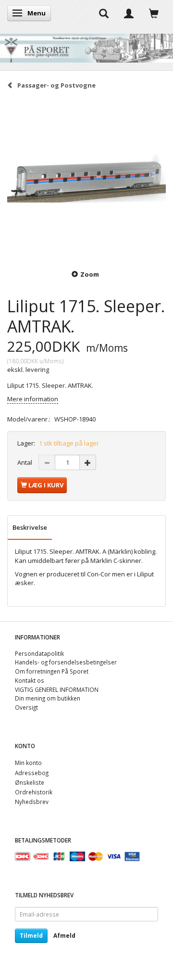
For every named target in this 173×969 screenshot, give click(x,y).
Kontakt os (29, 680)
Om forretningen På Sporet (51, 671)
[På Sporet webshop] (86, 46)
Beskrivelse (29, 527)
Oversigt (26, 707)
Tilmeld (31, 935)
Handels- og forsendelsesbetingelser (66, 662)
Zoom (89, 274)
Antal (25, 462)
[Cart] (154, 13)
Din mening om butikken (47, 698)
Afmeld (64, 935)
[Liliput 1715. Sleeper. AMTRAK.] (86, 178)
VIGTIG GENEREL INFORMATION (57, 689)
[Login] (129, 13)
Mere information (32, 399)
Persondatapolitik (39, 653)
